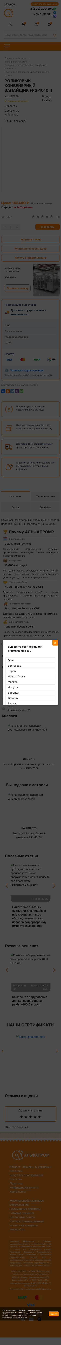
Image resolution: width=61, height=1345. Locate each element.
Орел (11, 660)
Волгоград (14, 665)
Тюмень (13, 698)
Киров (12, 671)
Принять (54, 1314)
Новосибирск (16, 676)
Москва (13, 681)
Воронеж (13, 692)
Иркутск (13, 687)
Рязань (12, 703)
